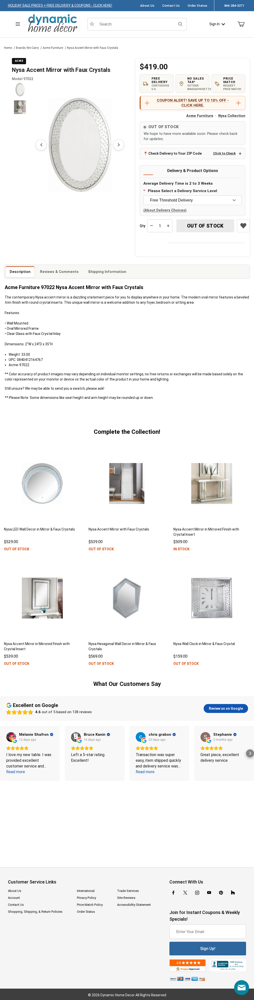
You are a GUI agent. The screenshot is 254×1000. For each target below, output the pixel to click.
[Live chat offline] (241, 987)
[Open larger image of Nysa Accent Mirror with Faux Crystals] (80, 145)
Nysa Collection (231, 116)
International (86, 891)
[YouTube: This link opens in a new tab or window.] (209, 893)
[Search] (180, 24)
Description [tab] (20, 271)
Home (8, 48)
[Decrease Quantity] (152, 226)
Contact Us (171, 5)
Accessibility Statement (134, 905)
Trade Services (128, 891)
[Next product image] (118, 144)
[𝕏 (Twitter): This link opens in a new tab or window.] (185, 893)
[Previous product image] (41, 144)
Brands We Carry (27, 48)
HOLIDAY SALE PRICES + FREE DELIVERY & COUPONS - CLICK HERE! (60, 5)
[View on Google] (11, 737)
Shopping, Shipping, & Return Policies (35, 911)
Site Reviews (126, 898)
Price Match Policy (90, 905)
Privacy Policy (86, 898)
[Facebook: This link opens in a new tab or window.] (173, 893)
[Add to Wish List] (243, 225)
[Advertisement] (127, 820)
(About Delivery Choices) (165, 210)
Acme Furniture (53, 48)
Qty (142, 226)
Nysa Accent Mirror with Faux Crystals (92, 48)
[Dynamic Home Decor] (52, 23)
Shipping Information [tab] (107, 271)
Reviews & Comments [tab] (59, 271)
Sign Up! (207, 948)
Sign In (214, 24)
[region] (20, 145)
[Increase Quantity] (168, 226)
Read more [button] (15, 771)
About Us (147, 5)
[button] (20, 89)
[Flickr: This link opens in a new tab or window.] (233, 893)
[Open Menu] (18, 24)
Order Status (197, 5)
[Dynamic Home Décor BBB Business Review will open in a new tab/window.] (228, 965)
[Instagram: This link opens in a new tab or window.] (197, 893)
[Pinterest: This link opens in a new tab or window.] (221, 893)
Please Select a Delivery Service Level (182, 191)
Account (14, 898)
